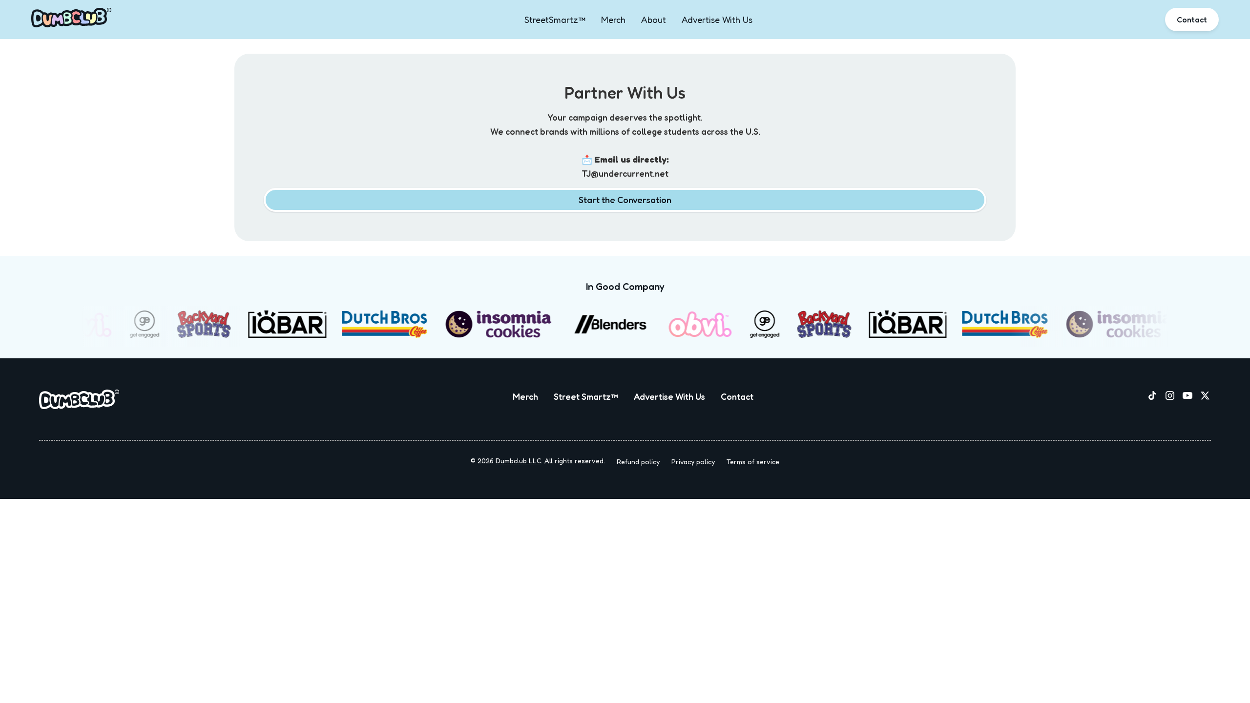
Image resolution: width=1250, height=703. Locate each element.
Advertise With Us (717, 19)
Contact (1192, 19)
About (653, 19)
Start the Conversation (625, 199)
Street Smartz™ (586, 396)
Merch (613, 19)
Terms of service (753, 461)
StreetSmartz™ (554, 19)
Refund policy (638, 461)
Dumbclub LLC (518, 460)
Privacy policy (693, 461)
